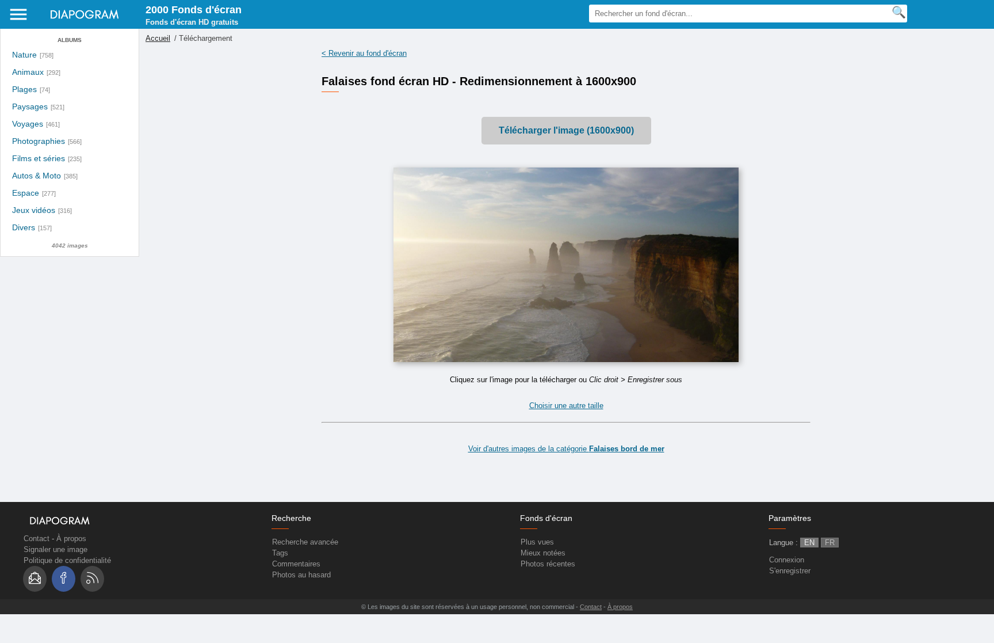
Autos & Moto (36, 176)
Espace (25, 193)
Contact (36, 538)
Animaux (28, 72)
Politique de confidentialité (67, 560)
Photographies (38, 141)
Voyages (27, 124)
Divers (23, 227)
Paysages (30, 106)
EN (809, 542)
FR (830, 542)
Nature (24, 55)
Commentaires (296, 564)
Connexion (786, 560)
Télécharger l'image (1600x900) (566, 130)
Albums (70, 40)
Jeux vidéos (33, 210)
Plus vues (537, 542)
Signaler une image (55, 549)
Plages (24, 89)
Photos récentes (548, 564)
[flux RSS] (92, 579)
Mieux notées (543, 553)
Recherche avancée (305, 542)
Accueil (158, 38)
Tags (280, 553)
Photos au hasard (301, 574)
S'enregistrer (790, 570)
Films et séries (38, 158)
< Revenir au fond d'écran (364, 53)
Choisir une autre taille (566, 405)
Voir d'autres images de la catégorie (566, 448)
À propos (71, 538)
